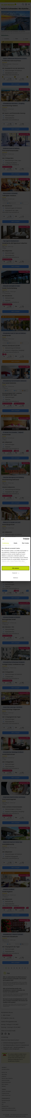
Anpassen (14, 573)
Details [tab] (15, 543)
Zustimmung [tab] (5, 543)
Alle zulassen (15, 568)
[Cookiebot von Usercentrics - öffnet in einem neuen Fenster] (23, 539)
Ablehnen (15, 577)
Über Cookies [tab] (25, 543)
